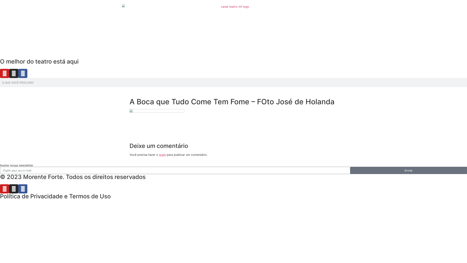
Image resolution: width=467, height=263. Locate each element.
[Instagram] (13, 73)
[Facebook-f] (22, 73)
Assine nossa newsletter (16, 165)
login (162, 155)
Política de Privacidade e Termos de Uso (55, 196)
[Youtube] (4, 73)
